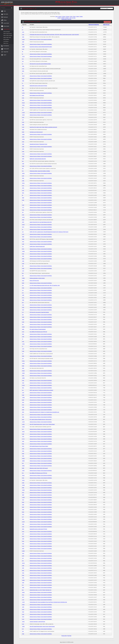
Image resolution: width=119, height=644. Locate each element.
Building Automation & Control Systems (37, 278)
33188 (23, 485)
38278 (23, 563)
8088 (23, 197)
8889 (23, 495)
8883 (23, 283)
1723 (23, 270)
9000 (23, 144)
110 (23, 119)
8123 (23, 227)
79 (22, 346)
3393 (23, 122)
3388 (23, 146)
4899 (23, 158)
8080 (23, 71)
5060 (23, 219)
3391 (23, 97)
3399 (23, 149)
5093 (23, 548)
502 (23, 171)
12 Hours (63, 16)
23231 (23, 480)
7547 (23, 34)
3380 (23, 322)
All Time (73, 17)
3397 (23, 175)
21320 (23, 112)
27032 (23, 139)
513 (23, 290)
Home (4, 11)
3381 (23, 341)
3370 (23, 616)
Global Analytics (6, 29)
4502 (23, 253)
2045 (23, 188)
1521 (23, 304)
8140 (23, 614)
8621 (23, 387)
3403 (23, 448)
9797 (23, 404)
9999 (23, 200)
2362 (23, 543)
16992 (23, 424)
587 (23, 212)
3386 (23, 300)
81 (22, 54)
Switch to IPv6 (107, 22)
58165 (23, 370)
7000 (23, 351)
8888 (23, 124)
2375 (23, 234)
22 (22, 29)
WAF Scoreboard (6, 39)
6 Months (67, 17)
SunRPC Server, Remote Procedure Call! (37, 246)
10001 (23, 580)
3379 (23, 514)
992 (23, 473)
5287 (23, 190)
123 (23, 312)
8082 (23, 512)
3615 (23, 446)
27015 (23, 426)
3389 (23, 41)
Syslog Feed (5, 51)
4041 (23, 78)
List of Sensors (5, 41)
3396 (23, 151)
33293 (23, 114)
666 (23, 590)
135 (23, 231)
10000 (23, 378)
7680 (23, 166)
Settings (4, 20)
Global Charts (5, 43)
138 (23, 631)
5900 (23, 80)
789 (23, 629)
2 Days (71, 16)
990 (23, 266)
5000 (23, 239)
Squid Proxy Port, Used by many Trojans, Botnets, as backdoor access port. (43, 127)
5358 (23, 37)
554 (23, 358)
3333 (23, 309)
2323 (23, 49)
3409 (23, 538)
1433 (23, 32)
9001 (23, 443)
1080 (23, 163)
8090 (23, 236)
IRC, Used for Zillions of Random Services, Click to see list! (40, 419)
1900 (23, 261)
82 (22, 229)
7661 (23, 210)
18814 (23, 326)
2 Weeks (81, 16)
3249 (23, 205)
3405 (23, 441)
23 (22, 27)
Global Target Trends (7, 37)
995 (23, 168)
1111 (23, 546)
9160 (23, 611)
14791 (23, 93)
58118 (23, 102)
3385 (23, 307)
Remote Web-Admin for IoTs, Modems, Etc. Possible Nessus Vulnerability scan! (44, 412)
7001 (23, 380)
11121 (23, 56)
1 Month (58, 17)
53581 (23, 105)
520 (23, 429)
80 (22, 51)
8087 (23, 507)
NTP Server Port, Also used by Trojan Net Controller (39, 312)
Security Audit (6, 48)
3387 (23, 256)
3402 (23, 417)
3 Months (63, 17)
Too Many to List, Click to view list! (36, 132)
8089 (23, 409)
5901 (23, 178)
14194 (23, 363)
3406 (23, 524)
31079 (23, 521)
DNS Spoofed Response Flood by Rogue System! (39, 446)
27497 (23, 470)
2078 (23, 555)
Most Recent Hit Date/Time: (94, 24)
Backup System (6, 26)
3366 (23, 572)
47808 (23, 278)
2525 (23, 526)
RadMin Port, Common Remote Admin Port (38, 158)
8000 (23, 132)
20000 (23, 460)
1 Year (70, 17)
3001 (23, 412)
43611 (23, 475)
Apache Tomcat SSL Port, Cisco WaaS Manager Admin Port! (41, 222)
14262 (23, 343)
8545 (23, 249)
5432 (23, 241)
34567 (23, 604)
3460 (23, 633)
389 (23, 302)
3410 (23, 553)
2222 (23, 68)
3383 (23, 395)
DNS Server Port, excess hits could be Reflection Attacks (40, 63)
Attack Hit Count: (106, 24)
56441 (23, 431)
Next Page (69, 19)
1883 (23, 244)
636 (23, 314)
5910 (23, 531)
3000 (23, 317)
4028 (23, 129)
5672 (23, 536)
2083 (23, 263)
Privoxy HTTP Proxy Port (34, 280)
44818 (23, 458)
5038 (23, 434)
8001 (23, 334)
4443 (23, 577)
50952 (23, 173)
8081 (23, 192)
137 (23, 353)
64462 (23, 592)
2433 (23, 214)
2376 (23, 436)
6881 (23, 85)
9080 (23, 487)
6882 (23, 529)
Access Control (6, 23)
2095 (23, 504)
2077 (23, 533)
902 (23, 273)
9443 (23, 575)
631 (23, 324)
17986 (23, 397)
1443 (23, 392)
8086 (23, 365)
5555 (23, 331)
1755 (23, 599)
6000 (23, 400)
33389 (23, 373)
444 (23, 560)
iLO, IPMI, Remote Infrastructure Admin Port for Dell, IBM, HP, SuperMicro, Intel (45, 285)
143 (23, 107)
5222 (23, 619)
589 (23, 463)
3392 (23, 117)
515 (23, 585)
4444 (23, 319)
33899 (23, 551)
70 (22, 339)
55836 (23, 251)
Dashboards (5, 17)
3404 (23, 451)
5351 (23, 519)
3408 (23, 565)
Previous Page (64, 19)
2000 (23, 482)
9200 (23, 156)
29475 (23, 224)
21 (22, 83)
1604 (23, 336)
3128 (23, 127)
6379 (23, 95)
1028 (23, 607)
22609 (23, 46)
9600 (23, 453)
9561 (23, 44)
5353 (23, 499)
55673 (23, 76)
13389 (23, 497)
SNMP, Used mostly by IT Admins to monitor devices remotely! (41, 390)
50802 (23, 465)
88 (22, 195)
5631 (23, 492)
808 (23, 275)
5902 (23, 287)
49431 (23, 361)
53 (22, 63)
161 (23, 390)
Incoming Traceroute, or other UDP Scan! (37, 621)
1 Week (77, 16)
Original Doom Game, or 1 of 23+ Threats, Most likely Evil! (40, 590)
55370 (23, 385)
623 (23, 285)
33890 (23, 490)
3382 (23, 375)
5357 (23, 624)
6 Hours (59, 16)
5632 (23, 477)
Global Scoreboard (6, 31)
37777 (23, 439)
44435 (23, 39)
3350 (23, 509)
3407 (23, 568)
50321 (23, 183)
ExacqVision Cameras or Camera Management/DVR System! (41, 46)
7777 (23, 207)
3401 (23, 402)
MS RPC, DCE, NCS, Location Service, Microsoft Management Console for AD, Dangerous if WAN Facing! (49, 231)
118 (23, 558)
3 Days (74, 16)
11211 (23, 217)
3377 (23, 597)
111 (23, 246)
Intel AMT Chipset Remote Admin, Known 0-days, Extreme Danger (42, 424)
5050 (23, 609)
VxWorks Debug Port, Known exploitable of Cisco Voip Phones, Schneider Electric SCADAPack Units (48, 602)
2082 (23, 368)
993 (23, 88)
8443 (23, 222)
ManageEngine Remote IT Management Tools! (38, 144)
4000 (23, 258)
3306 (23, 66)
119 (23, 516)
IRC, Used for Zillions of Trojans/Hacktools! (38, 329)
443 (23, 61)
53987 (23, 134)
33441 (23, 621)
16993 (23, 626)
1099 (23, 295)
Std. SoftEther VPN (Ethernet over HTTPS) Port (38, 331)
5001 (23, 541)
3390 (23, 90)
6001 (23, 570)
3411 (23, 594)
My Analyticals (6, 45)
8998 (23, 356)
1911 (23, 185)
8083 (23, 502)
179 (23, 414)
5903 (23, 456)
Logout (4, 54)
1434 (23, 348)
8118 (23, 280)
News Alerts (5, 14)
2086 (23, 582)
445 (23, 58)
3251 (23, 100)
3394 (23, 136)
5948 (23, 407)
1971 (23, 297)
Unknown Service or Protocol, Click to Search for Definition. (41, 39)
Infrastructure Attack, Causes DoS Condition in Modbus (40, 171)
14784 (23, 421)
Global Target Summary (7, 33)
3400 (23, 268)
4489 (23, 587)
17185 (23, 602)
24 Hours (67, 16)
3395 (23, 141)
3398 (23, 180)
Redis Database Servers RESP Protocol (37, 95)
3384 (23, 382)
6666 (23, 329)
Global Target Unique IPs (7, 35)
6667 (23, 419)
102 (23, 292)
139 (23, 110)
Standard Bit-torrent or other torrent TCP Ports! (38, 85)
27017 (23, 153)
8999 (23, 468)
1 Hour (56, 16)
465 (23, 161)
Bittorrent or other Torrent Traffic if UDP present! (39, 468)
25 (22, 73)
